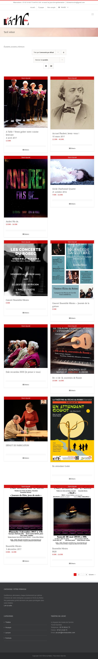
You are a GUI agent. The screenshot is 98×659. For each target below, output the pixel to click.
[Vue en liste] (51, 66)
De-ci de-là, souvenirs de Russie (67, 378)
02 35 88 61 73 (65, 627)
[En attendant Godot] (72, 429)
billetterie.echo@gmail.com (75, 2)
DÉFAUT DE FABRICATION (17, 445)
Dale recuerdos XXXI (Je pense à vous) (23, 372)
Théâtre (8, 622)
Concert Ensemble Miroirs (17, 300)
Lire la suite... (8, 605)
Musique (8, 627)
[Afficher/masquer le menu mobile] (92, 14)
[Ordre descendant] (63, 52)
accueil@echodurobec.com (65, 632)
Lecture (8, 633)
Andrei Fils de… (12, 221)
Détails (26, 150)
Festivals (8, 638)
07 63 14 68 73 (62, 630)
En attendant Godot (61, 466)
